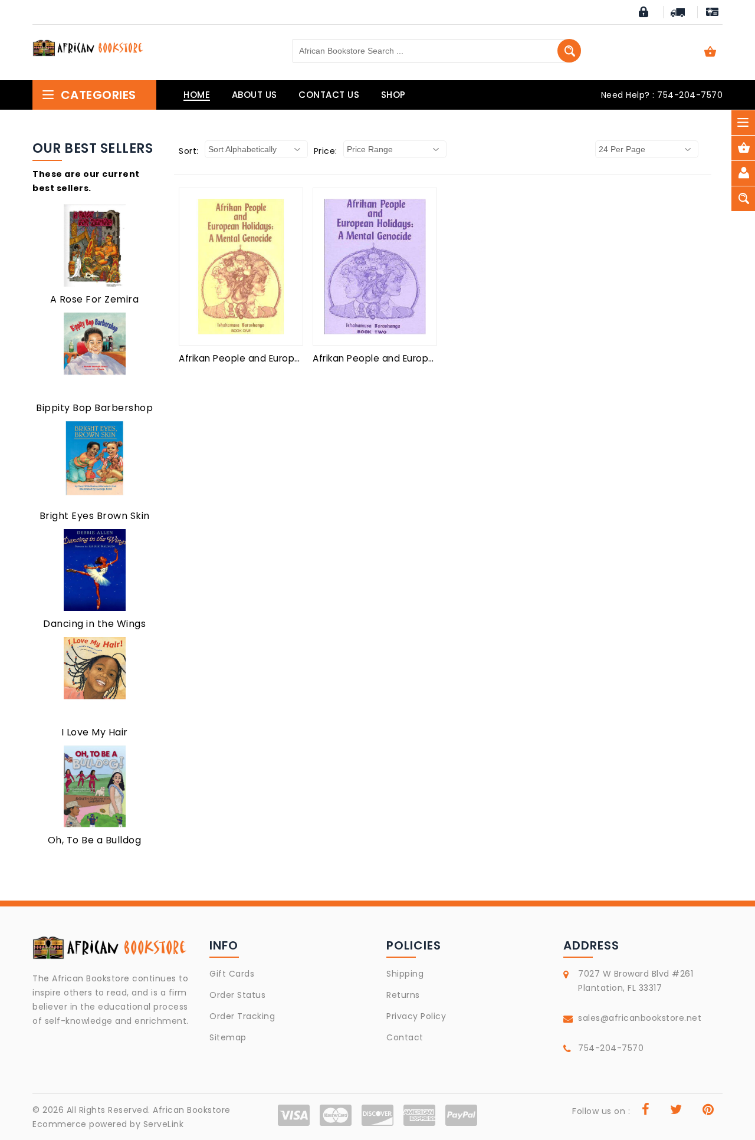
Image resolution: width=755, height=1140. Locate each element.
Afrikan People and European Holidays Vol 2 (413, 358)
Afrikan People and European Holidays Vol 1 (278, 358)
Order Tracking (242, 1016)
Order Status (237, 995)
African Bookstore (192, 1110)
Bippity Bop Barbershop (94, 408)
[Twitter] (676, 1111)
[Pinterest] (708, 1111)
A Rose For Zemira (94, 299)
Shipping (405, 974)
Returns (403, 995)
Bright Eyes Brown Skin (95, 516)
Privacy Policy (416, 1016)
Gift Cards (231, 974)
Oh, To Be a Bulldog (95, 840)
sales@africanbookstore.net (639, 1018)
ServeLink (163, 1124)
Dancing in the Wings (94, 623)
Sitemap (228, 1037)
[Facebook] (646, 1111)
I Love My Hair (94, 732)
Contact (405, 1037)
